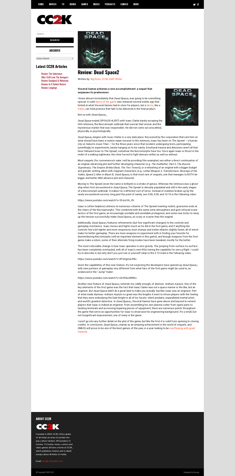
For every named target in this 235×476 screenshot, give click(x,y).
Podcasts (110, 4)
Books (73, 4)
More (136, 4)
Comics (124, 4)
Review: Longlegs (49, 87)
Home (41, 4)
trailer (81, 108)
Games (84, 4)
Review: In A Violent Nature (53, 84)
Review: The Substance (51, 73)
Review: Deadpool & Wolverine (54, 80)
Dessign (196, 472)
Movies (53, 4)
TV (63, 4)
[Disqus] (138, 371)
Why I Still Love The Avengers (54, 77)
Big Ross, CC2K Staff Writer (106, 79)
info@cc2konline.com (52, 461)
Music (96, 4)
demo (150, 105)
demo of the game (105, 101)
